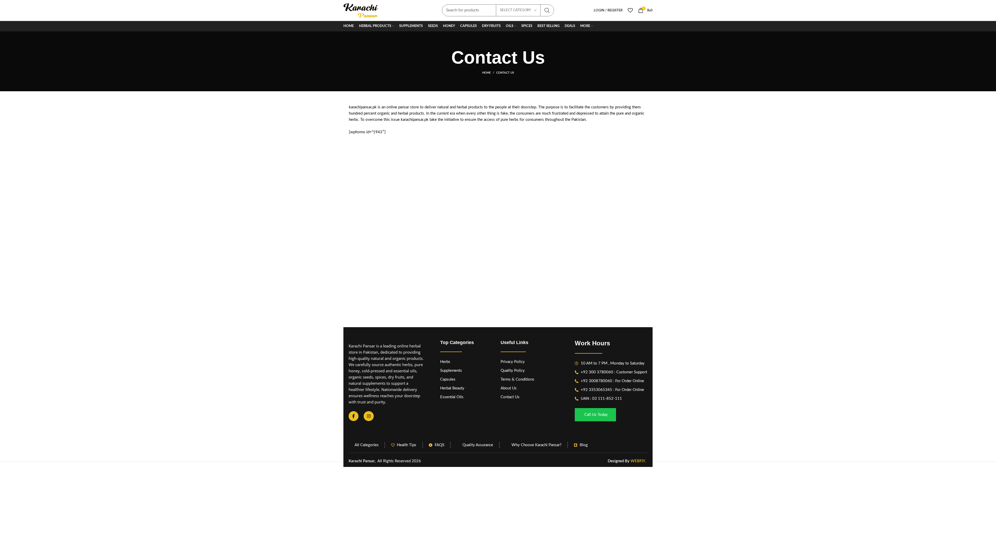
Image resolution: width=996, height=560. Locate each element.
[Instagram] (369, 416)
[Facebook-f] (353, 416)
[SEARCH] (547, 10)
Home (486, 72)
